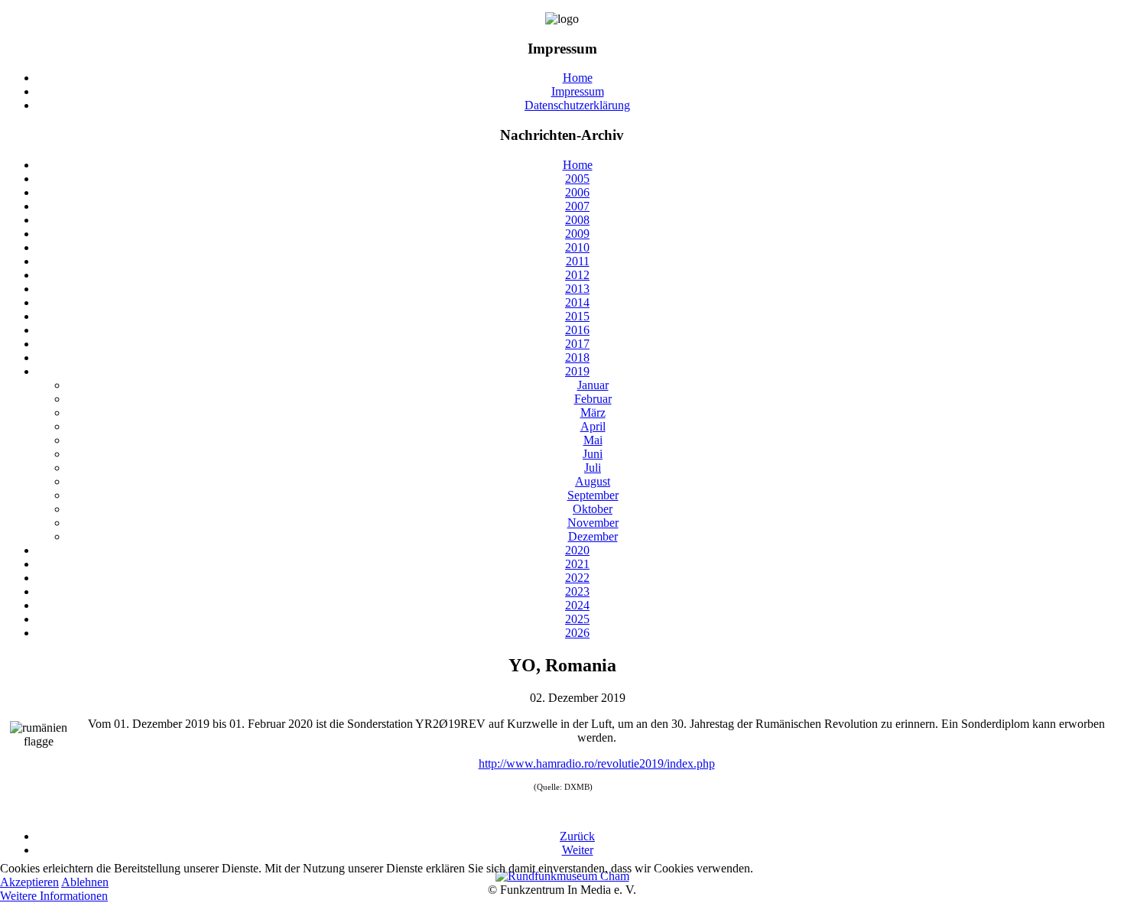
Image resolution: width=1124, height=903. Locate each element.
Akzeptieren (29, 881)
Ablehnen (85, 881)
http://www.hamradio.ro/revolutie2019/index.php (597, 763)
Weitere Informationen (54, 895)
